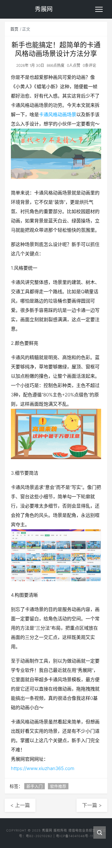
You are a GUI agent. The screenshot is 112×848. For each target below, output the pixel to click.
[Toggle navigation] (99, 9)
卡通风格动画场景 (57, 114)
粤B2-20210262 (39, 836)
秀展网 (47, 830)
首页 (14, 28)
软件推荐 (58, 786)
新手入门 (34, 786)
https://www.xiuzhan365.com (42, 768)
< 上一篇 (20, 805)
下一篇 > (92, 805)
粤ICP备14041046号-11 (74, 836)
